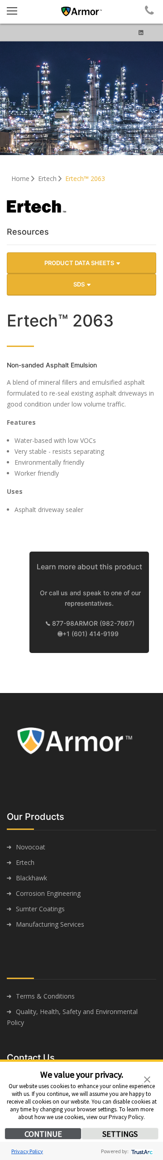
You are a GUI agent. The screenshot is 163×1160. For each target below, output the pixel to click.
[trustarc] (141, 1151)
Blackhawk (31, 878)
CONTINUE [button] (43, 1134)
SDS (79, 284)
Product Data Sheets (79, 262)
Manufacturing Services (50, 924)
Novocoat (30, 847)
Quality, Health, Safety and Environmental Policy (72, 1017)
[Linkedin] (141, 32)
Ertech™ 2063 (85, 178)
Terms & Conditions (45, 996)
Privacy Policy (27, 1151)
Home (21, 178)
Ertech (48, 178)
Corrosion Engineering (48, 893)
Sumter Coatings (40, 908)
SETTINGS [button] (120, 1134)
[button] (147, 1079)
